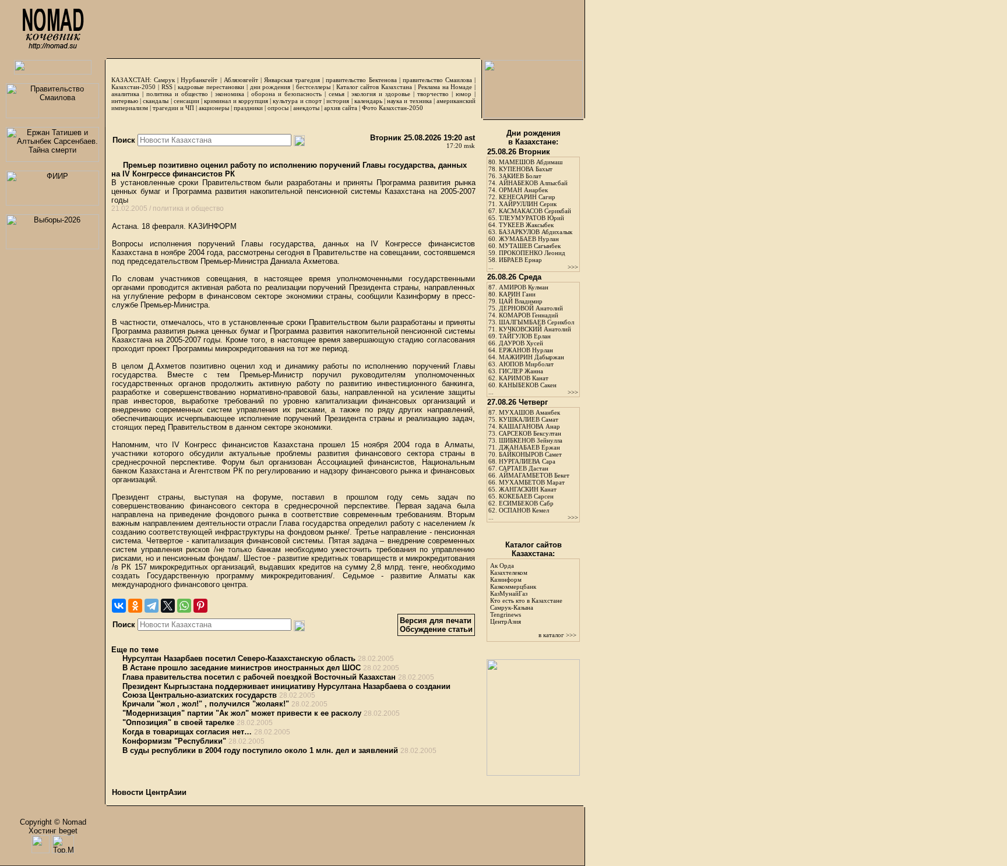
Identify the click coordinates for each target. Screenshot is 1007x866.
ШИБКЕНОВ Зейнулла (530, 440)
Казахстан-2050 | (136, 86)
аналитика (125, 93)
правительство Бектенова (361, 79)
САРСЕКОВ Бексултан (530, 433)
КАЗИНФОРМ (212, 226)
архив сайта (340, 107)
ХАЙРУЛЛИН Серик (528, 203)
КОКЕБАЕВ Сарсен (526, 496)
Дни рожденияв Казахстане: (533, 137)
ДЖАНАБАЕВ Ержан (529, 447)
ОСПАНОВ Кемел (524, 510)
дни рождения (270, 86)
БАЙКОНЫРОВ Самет (530, 454)
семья (336, 93)
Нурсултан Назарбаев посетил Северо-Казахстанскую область (238, 658)
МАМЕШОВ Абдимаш (530, 161)
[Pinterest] (200, 606)
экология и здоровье (380, 93)
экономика (229, 93)
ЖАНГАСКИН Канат (528, 489)
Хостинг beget (53, 830)
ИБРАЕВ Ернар (520, 259)
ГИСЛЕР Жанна (521, 370)
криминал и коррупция (235, 100)
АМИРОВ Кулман (523, 287)
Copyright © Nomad (53, 822)
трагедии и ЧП (173, 107)
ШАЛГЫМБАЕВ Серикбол (536, 322)
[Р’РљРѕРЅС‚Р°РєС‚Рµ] (119, 606)
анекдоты (306, 107)
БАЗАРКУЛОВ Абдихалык (535, 231)
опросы (277, 107)
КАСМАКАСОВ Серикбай (535, 210)
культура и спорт (297, 100)
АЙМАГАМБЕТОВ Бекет (534, 475)
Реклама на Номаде (445, 86)
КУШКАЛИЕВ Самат (528, 419)
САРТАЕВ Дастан (523, 468)
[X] (168, 606)
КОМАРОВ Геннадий (528, 315)
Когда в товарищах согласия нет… (187, 731)
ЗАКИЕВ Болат (520, 175)
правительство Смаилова (437, 79)
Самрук (164, 79)
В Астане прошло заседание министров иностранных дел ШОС (241, 667)
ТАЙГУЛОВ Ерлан (525, 336)
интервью (124, 100)
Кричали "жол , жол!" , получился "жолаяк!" (205, 703)
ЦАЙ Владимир (521, 301)
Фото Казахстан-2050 (392, 107)
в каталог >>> (557, 634)
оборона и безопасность (286, 93)
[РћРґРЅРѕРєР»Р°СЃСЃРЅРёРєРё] (135, 606)
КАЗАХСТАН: (131, 79)
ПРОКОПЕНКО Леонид (532, 252)
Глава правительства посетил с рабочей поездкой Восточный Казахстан (259, 677)
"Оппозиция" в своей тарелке (178, 722)
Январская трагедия (292, 79)
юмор (463, 93)
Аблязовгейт (241, 79)
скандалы (155, 100)
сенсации (186, 100)
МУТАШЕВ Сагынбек (530, 245)
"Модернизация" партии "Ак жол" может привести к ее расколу (241, 713)
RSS (166, 86)
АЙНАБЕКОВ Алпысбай (533, 182)
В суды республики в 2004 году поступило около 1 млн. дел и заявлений (260, 750)
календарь (368, 100)
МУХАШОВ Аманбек (529, 412)
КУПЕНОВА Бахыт (525, 168)
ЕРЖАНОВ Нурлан (526, 350)
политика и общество (177, 93)
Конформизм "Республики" (174, 741)
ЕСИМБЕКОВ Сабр (526, 503)
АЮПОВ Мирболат (526, 363)
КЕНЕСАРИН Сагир (527, 196)
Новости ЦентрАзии (149, 792)
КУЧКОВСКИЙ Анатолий (535, 329)
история (337, 100)
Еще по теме (135, 649)
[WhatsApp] (184, 606)
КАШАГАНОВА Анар (529, 426)
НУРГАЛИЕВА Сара (527, 461)
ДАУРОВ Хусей (521, 343)
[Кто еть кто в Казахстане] (533, 773)
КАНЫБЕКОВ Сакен (528, 384)
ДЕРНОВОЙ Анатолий (531, 308)
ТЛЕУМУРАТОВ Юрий (531, 217)
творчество (433, 93)
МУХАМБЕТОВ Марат (532, 482)
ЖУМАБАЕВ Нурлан (529, 238)
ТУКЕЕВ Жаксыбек (526, 224)
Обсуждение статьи (436, 629)
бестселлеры (313, 86)
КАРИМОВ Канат (523, 377)
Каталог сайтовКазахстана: (533, 549)
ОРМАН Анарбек (523, 189)
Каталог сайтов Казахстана (374, 86)
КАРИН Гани (517, 294)
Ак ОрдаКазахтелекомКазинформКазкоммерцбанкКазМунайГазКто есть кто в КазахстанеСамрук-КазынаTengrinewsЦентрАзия (526, 593)
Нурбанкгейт (199, 79)
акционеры (214, 107)
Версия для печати (435, 620)
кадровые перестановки (211, 86)
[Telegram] (152, 606)
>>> (573, 266)
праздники (248, 107)
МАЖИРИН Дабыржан (531, 357)
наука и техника (409, 100)
